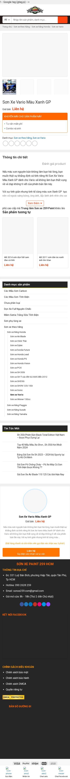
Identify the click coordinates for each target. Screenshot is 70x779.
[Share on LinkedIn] (34, 143)
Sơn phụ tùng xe (12, 320)
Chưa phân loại (12, 302)
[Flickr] (39, 604)
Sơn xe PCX (15, 367)
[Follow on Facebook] (22, 604)
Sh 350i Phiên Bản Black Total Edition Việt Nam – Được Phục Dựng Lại (41, 436)
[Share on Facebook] (11, 143)
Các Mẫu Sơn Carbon (15, 290)
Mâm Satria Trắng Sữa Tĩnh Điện (21, 314)
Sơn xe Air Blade (18, 336)
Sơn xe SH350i (17, 381)
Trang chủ (7, 26)
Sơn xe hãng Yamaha (17, 414)
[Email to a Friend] (23, 143)
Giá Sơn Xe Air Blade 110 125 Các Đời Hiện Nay (40, 474)
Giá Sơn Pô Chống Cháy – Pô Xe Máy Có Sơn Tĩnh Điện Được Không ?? (39, 466)
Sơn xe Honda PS (18, 358)
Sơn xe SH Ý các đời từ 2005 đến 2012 (28, 376)
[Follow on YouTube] (35, 604)
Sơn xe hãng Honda (41, 26)
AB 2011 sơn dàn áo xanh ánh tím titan (51, 258)
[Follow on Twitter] (26, 604)
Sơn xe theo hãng (22, 26)
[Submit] (63, 19)
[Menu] (4, 10)
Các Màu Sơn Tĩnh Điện (16, 296)
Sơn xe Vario (57, 26)
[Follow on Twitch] (48, 604)
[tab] (35, 158)
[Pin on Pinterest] (29, 143)
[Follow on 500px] (44, 604)
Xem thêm (33, 203)
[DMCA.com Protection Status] (13, 697)
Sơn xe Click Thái (18, 341)
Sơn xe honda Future (20, 350)
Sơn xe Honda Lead (19, 354)
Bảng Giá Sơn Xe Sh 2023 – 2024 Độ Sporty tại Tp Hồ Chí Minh (40, 456)
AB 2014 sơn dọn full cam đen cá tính (16, 258)
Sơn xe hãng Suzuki (16, 409)
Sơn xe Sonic (16, 390)
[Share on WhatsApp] (5, 143)
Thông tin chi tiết (15, 157)
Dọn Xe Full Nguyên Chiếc (17, 308)
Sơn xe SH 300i (17, 372)
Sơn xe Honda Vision (20, 363)
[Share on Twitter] (17, 143)
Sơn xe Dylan (16, 345)
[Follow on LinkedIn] (30, 604)
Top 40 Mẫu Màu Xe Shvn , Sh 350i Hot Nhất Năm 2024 (39, 446)
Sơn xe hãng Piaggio (17, 405)
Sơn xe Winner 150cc (20, 399)
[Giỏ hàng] (66, 9)
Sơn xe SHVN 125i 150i (21, 385)
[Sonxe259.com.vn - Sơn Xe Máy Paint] (35, 10)
